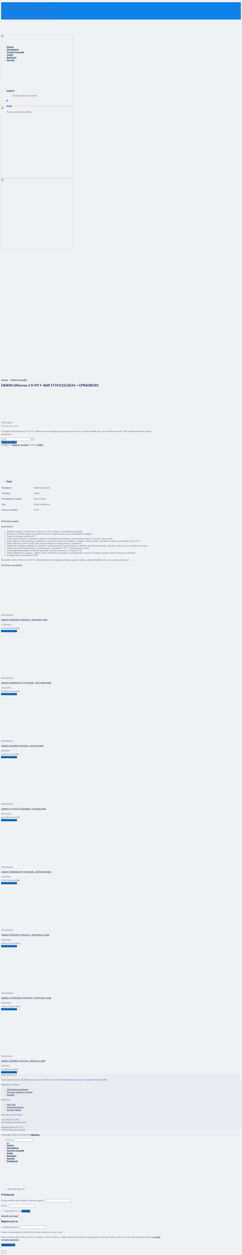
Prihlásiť (25, 1211)
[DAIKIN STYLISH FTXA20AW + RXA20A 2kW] (35, 799)
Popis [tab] (9, 481)
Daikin (40, 445)
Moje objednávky (15, 1107)
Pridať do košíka (9, 442)
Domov (4, 380)
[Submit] (8, 1143)
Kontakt (11, 1095)
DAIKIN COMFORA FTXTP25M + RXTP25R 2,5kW (26, 998)
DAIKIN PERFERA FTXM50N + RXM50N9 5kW (24, 620)
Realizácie (12, 1156)
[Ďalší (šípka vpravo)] (5, 1253)
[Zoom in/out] (5, 1250)
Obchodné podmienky (17, 1089)
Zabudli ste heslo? (10, 1216)
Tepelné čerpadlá (18, 380)
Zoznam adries (14, 1110)
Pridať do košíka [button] (9, 631)
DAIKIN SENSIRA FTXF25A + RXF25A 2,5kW (23, 1061)
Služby (10, 1153)
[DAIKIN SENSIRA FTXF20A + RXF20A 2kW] (35, 736)
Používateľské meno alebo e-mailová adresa (23, 1200)
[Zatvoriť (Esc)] (2, 1250)
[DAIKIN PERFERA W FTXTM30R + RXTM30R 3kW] (35, 862)
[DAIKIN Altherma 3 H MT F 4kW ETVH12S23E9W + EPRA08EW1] (14, 403)
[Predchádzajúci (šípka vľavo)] (2, 1253)
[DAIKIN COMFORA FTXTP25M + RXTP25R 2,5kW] (35, 988)
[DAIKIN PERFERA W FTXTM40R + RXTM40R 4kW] (35, 673)
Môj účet (11, 1105)
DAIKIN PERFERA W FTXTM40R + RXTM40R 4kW (26, 683)
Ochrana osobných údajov (19, 1092)
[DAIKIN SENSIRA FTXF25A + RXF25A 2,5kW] (35, 1051)
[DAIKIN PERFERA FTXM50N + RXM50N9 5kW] (35, 610)
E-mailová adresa (10, 1227)
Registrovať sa (8, 1245)
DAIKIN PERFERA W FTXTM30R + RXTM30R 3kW (26, 872)
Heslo (4, 1206)
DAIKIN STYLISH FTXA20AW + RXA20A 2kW (23, 809)
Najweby (35, 1135)
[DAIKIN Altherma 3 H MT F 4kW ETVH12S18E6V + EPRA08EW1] (14, 418)
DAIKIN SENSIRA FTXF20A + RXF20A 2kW (22, 746)
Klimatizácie (13, 1148)
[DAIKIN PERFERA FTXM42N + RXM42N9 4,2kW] (35, 925)
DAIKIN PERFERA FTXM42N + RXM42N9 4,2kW (25, 935)
